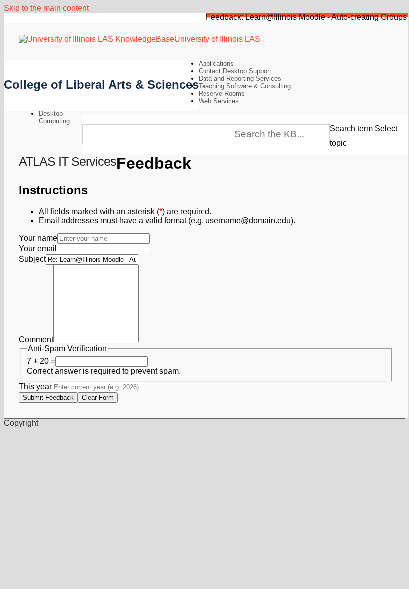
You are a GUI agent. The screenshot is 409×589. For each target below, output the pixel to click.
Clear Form (98, 397)
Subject (32, 259)
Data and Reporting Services (240, 78)
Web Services (219, 101)
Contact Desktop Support (235, 71)
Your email (38, 248)
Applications (216, 63)
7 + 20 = (41, 361)
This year (35, 386)
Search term (351, 128)
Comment (36, 339)
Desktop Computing (54, 117)
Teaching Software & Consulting (245, 86)
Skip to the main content (46, 8)
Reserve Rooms (222, 93)
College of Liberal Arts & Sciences (101, 84)
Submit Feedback (48, 397)
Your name (38, 238)
